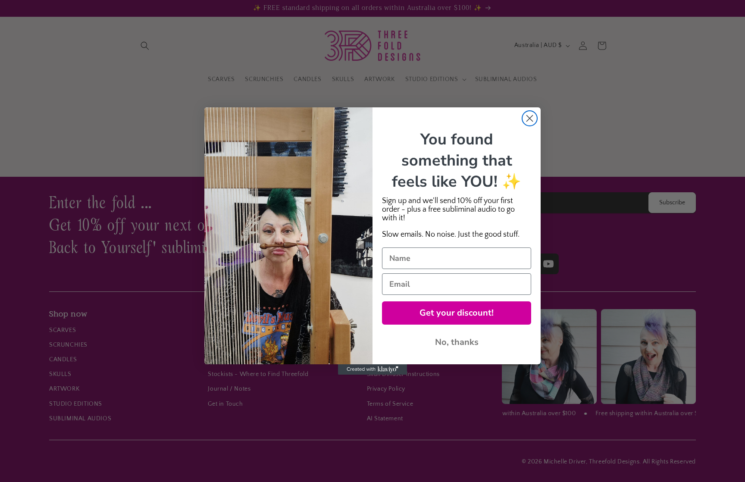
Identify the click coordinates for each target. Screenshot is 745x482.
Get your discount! (456, 313)
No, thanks (457, 342)
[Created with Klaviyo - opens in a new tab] (372, 369)
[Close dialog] (529, 118)
